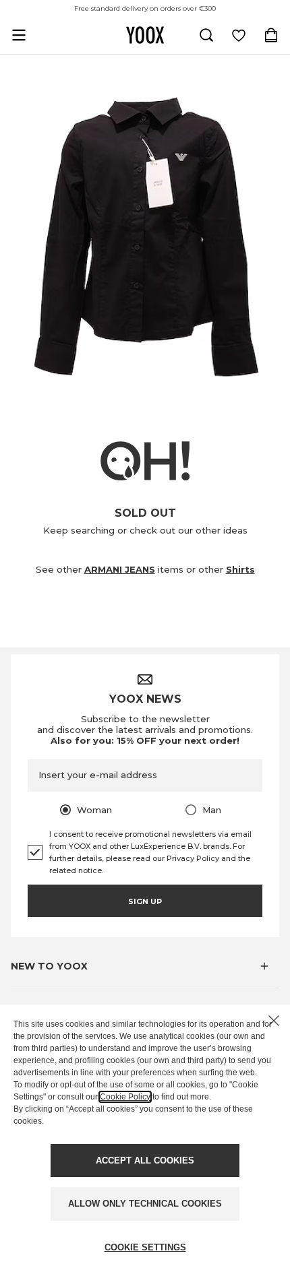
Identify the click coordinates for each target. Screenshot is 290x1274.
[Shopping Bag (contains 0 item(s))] (271, 35)
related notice (75, 870)
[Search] (206, 35)
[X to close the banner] (273, 1020)
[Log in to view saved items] (238, 35)
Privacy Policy (193, 858)
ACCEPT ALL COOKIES (145, 1160)
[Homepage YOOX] (145, 35)
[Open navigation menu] (18, 35)
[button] (145, 966)
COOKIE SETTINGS (145, 1247)
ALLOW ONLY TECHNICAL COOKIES (145, 1204)
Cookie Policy (125, 1097)
